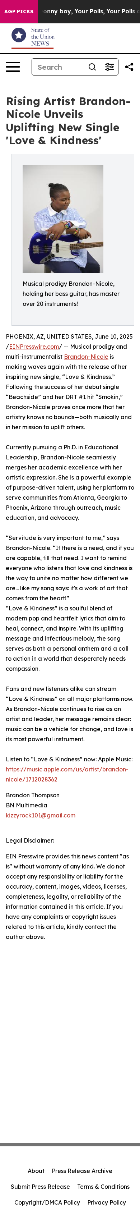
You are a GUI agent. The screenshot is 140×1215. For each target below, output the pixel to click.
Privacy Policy (106, 1202)
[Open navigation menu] (13, 67)
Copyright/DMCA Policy (47, 1202)
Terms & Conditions (103, 1186)
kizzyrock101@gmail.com (40, 815)
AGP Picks (18, 11)
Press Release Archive (82, 1170)
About (36, 1170)
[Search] (92, 67)
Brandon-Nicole (86, 356)
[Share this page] (129, 67)
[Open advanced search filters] (109, 67)
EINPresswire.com (34, 346)
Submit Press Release (40, 1186)
